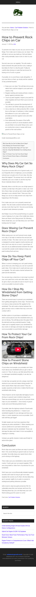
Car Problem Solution (14, 497)
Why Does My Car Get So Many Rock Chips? (15, 143)
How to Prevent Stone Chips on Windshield (15, 156)
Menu (18, 2)
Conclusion (6, 158)
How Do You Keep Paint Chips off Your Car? (15, 148)
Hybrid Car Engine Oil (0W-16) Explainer (14, 531)
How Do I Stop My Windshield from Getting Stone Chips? (17, 151)
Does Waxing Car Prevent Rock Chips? (14, 145)
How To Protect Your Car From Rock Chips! (15, 154)
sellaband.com (10, 556)
